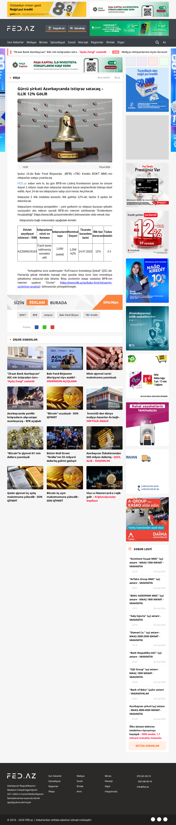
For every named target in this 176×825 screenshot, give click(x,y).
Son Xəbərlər (15, 42)
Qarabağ (79, 28)
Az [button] (165, 42)
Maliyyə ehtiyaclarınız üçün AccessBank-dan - (119, 52)
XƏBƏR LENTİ (143, 549)
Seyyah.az (59, 28)
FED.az (22, 183)
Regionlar (97, 42)
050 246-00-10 (145, 781)
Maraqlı (83, 42)
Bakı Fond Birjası (69, 315)
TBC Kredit (91, 315)
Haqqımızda (111, 791)
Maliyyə (31, 42)
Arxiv (79, 791)
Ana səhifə (104, 77)
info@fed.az (143, 786)
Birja (117, 77)
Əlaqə (51, 791)
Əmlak (110, 42)
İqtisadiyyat (57, 42)
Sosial (71, 42)
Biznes (43, 42)
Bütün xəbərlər (147, 745)
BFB (35, 315)
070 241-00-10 (144, 776)
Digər (121, 42)
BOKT (23, 315)
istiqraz (48, 315)
